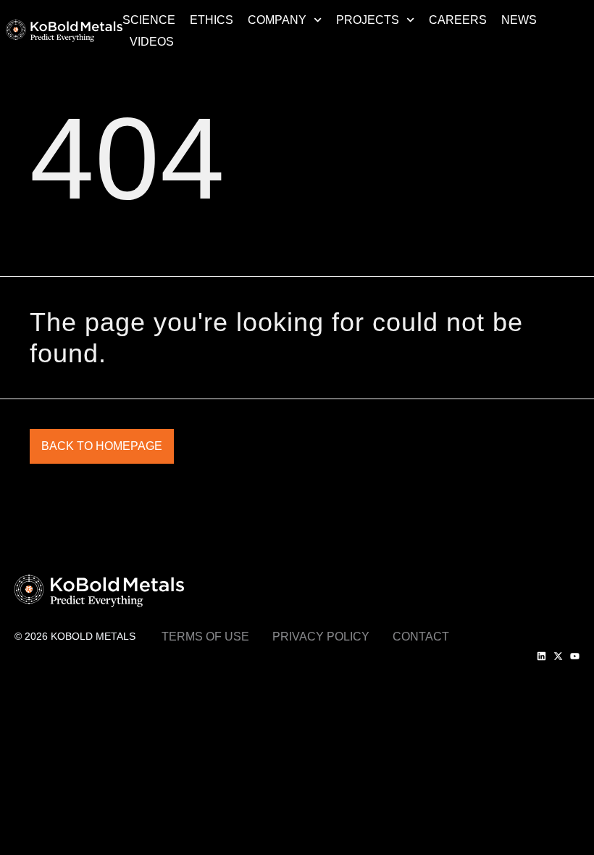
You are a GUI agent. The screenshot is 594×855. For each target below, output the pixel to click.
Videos (152, 42)
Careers (458, 20)
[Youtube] (575, 656)
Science (148, 20)
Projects (367, 20)
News (519, 20)
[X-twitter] (558, 656)
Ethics (211, 20)
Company (277, 20)
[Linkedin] (541, 656)
